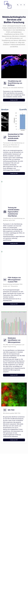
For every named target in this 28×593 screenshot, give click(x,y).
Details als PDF (14, 100)
